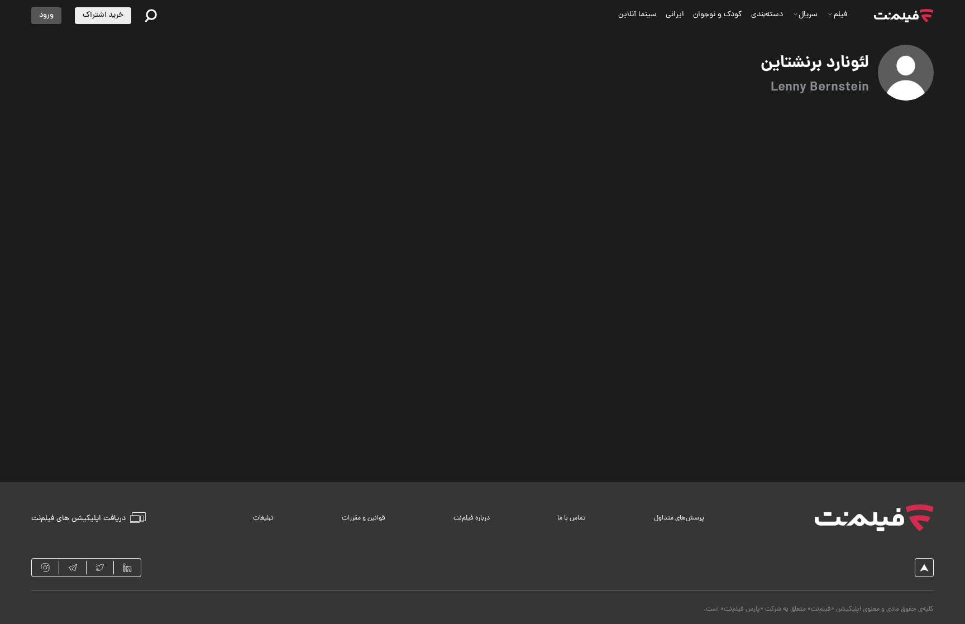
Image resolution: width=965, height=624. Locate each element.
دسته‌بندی (767, 15)
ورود (46, 15)
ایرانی (675, 15)
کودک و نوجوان (717, 15)
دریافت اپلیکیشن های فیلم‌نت (78, 518)
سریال (808, 15)
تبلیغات (263, 518)
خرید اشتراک (103, 15)
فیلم (840, 15)
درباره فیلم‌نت (471, 518)
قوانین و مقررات (363, 518)
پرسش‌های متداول (679, 518)
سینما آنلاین (637, 15)
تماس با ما (571, 518)
